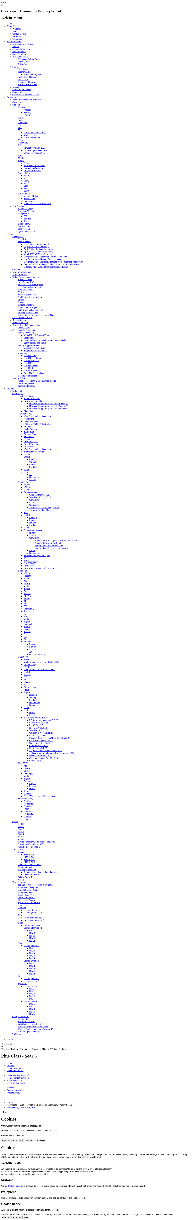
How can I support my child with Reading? (48, 403)
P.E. (20, 145)
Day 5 (32, 940)
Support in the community (35, 350)
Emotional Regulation (33, 74)
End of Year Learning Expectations (39, 796)
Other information (31, 444)
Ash (20, 905)
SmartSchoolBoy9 (26, 282)
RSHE (21, 160)
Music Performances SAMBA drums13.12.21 (49, 738)
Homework (29, 419)
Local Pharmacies (31, 360)
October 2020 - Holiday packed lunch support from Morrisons (51, 264)
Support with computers (34, 348)
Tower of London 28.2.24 (40, 510)
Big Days (28, 596)
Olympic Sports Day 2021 (35, 150)
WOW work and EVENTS (36, 717)
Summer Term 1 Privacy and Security (51, 548)
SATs (26, 512)
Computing (23, 122)
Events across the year (33, 492)
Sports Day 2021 (36, 760)
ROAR (21, 852)
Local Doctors (30, 355)
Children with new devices (30, 297)
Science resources (14, 1080)
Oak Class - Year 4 (26, 897)
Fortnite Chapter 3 (26, 305)
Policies (15, 46)
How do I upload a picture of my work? (35, 1029)
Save (26, 1217)
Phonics (27, 110)
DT (25, 216)
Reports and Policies (27, 82)
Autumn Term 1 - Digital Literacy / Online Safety (57, 540)
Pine (20, 976)
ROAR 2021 (29, 862)
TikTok (21, 300)
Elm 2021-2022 (31, 560)
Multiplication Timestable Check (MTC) (41, 662)
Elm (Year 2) (23, 213)
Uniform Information (21, 272)
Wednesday (29, 804)
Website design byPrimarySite (21, 1107)
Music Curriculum (32, 137)
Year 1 (26, 178)
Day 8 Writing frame (16, 1083)
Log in (10, 1039)
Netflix (21, 292)
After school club (20, 322)
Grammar (33, 705)
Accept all (17, 1140)
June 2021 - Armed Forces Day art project (42, 259)
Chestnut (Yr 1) (25, 414)
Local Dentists (30, 363)
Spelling (33, 525)
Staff (14, 31)
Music (20, 130)
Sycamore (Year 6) (26, 231)
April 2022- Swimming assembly (38, 251)
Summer (27, 793)
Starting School (19, 378)
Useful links (29, 338)
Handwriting (34, 702)
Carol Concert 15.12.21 (39, 743)
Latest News (17, 236)
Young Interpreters (26, 867)
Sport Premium (19, 54)
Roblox (21, 302)
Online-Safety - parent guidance (26, 277)
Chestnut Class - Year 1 (28, 890)
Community (23, 353)
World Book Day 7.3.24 (40, 497)
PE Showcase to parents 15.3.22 (43, 720)
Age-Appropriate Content (29, 287)
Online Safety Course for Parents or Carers (37, 315)
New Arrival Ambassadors (29, 864)
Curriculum (12, 97)
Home (9, 24)
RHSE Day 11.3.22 (38, 728)
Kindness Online (25, 289)
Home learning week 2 (34, 920)
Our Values (23, 62)
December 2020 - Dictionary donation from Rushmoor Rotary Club (53, 262)
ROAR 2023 (29, 857)
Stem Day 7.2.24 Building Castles (44, 507)
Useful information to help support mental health (45, 340)
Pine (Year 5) (24, 229)
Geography (23, 143)
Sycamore (22, 983)
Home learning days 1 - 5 (18, 1075)
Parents (10, 234)
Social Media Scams (27, 294)
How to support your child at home (39, 568)
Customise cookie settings (34, 1140)
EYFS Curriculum (32, 398)
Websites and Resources (28, 77)
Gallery (15, 821)
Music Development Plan (35, 132)
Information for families (34, 452)
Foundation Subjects (33, 530)
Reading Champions (27, 869)
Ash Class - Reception (28, 887)
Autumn (27, 641)
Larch (20, 923)
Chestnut (22, 907)
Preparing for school (27, 386)
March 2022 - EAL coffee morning (39, 254)
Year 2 (26, 181)
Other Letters (24, 327)
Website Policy (13, 1093)
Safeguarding (18, 92)
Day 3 (32, 935)
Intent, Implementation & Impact (26, 99)
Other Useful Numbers (34, 373)
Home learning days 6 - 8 (18, 1078)
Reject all (6, 1140)
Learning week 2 (31, 961)
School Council (25, 877)
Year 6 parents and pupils (35, 343)
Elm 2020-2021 (31, 563)
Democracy (29, 201)
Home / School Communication (26, 325)
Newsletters (23, 239)
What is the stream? (26, 1021)
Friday (26, 809)
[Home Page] (2, 5)
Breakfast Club (19, 320)
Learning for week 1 (33, 910)
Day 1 (32, 930)
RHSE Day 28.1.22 (38, 748)
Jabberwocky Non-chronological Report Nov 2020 (51, 753)
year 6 (20, 839)
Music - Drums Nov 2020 (40, 755)
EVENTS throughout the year (37, 555)
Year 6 (26, 191)
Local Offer (23, 79)
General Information (21, 49)
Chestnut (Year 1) (26, 211)
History (21, 140)
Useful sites (29, 565)
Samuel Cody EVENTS (34, 153)
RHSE (32, 502)
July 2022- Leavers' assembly (37, 244)
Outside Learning (37, 654)
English (21, 107)
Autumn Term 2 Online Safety (48, 543)
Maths (20, 117)
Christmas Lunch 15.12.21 (41, 740)
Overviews (17, 102)
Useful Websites (31, 429)
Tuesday (27, 801)
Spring (27, 791)
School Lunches (19, 274)
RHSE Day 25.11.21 (38, 735)
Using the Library (31, 874)
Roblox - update (25, 279)
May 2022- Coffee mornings (36, 246)
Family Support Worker (28, 345)
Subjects (16, 105)
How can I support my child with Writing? (48, 406)
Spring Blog (29, 431)
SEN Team (23, 69)
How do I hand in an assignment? (33, 1026)
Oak (20, 943)
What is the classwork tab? (30, 1024)
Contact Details (19, 34)
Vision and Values (20, 56)
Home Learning (19, 882)
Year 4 (26, 186)
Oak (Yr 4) (23, 657)
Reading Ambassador (27, 376)
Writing (27, 115)
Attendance (17, 87)
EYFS (26, 175)
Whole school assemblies (29, 847)
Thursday (28, 806)
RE (25, 601)
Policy (26, 163)
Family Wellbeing (26, 332)
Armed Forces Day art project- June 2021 (36, 842)
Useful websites (31, 421)
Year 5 (26, 188)
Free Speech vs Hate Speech (30, 284)
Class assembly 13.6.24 (39, 495)
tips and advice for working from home (35, 885)
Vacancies (16, 36)
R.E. (20, 155)
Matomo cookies (15, 1186)
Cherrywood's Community (24, 330)
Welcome (16, 29)
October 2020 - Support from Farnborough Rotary (46, 267)
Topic (26, 472)
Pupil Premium (19, 51)
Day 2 (32, 933)
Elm (20, 915)
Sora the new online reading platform (40, 872)
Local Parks (29, 368)
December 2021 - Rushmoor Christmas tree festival (46, 257)
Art (19, 125)
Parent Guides (24, 72)
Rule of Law (29, 198)
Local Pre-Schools (32, 370)
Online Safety (24, 173)
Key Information (14, 41)
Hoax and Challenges (27, 307)
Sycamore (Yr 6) (25, 798)
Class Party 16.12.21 (38, 745)
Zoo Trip (27, 219)
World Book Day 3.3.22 (40, 730)
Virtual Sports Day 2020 (34, 148)
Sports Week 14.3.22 (38, 723)
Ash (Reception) (25, 208)
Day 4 (32, 938)
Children (10, 388)
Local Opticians (31, 365)
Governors (17, 39)
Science (21, 120)
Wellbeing (16, 1034)
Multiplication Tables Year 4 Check (39, 669)
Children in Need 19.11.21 (41, 733)
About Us (11, 26)
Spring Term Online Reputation (49, 545)
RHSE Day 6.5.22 (37, 725)
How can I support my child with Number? (48, 408)
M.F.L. (21, 158)
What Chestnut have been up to (37, 416)
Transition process (26, 383)
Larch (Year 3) (24, 224)
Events (27, 659)
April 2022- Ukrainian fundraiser (38, 249)
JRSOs (21, 880)
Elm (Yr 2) (23, 482)
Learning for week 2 (33, 912)
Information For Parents (34, 165)
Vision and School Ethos (29, 59)
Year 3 (26, 183)
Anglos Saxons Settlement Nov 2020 (45, 750)
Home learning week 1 (34, 918)
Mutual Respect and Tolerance (37, 203)
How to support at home (34, 401)
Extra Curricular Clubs (22, 317)
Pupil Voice (17, 849)
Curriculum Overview (33, 168)
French (27, 626)
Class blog (28, 411)
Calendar (16, 269)
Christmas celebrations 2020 (30, 844)
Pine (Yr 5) (23, 763)
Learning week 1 (31, 945)
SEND (15, 67)
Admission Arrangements (23, 44)
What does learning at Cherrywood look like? (38, 381)
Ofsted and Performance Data (25, 94)
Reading (27, 112)
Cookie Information (15, 1090)
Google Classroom (20, 1016)
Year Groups (18, 206)
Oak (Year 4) (24, 226)
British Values (24, 64)
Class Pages (17, 393)
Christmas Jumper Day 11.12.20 (43, 758)
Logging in (23, 1019)
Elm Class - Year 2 (26, 892)
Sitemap (10, 1087)
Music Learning (31, 135)
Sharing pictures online (28, 312)
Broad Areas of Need (27, 84)
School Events (24, 241)
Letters (27, 439)
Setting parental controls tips (30, 310)
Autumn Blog (30, 434)
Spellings (33, 467)
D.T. (20, 127)
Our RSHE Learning (33, 170)
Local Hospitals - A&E (34, 358)
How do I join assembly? (29, 1031)
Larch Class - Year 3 (27, 895)
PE (25, 614)
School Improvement (21, 89)
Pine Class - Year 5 (26, 900)
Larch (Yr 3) (23, 571)
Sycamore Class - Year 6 (29, 902)
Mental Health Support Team (36, 335)
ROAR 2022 (29, 859)
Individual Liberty (32, 196)
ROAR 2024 (29, 854)
